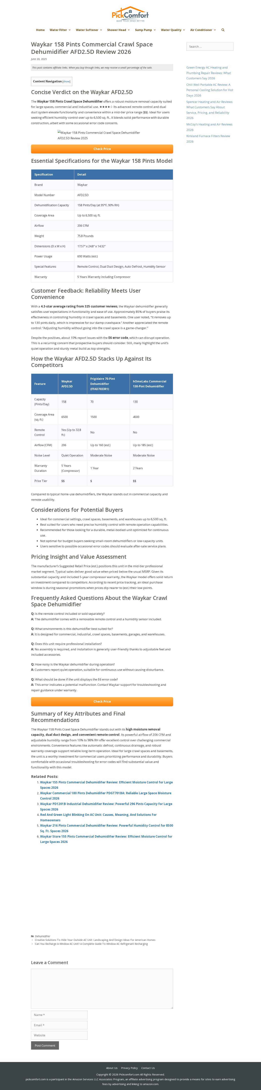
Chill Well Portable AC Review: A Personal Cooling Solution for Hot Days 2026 (209, 90)
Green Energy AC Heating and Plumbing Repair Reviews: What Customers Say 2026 (208, 72)
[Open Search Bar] (223, 29)
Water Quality (171, 30)
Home (40, 30)
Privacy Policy (129, 1068)
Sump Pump (143, 30)
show (66, 81)
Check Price (102, 149)
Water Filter (58, 30)
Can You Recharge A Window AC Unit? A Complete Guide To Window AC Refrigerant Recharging (91, 943)
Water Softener (87, 30)
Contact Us (148, 1068)
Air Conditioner (201, 30)
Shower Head (116, 30)
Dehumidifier (42, 936)
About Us (112, 1068)
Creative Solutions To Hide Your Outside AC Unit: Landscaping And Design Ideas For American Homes (95, 940)
